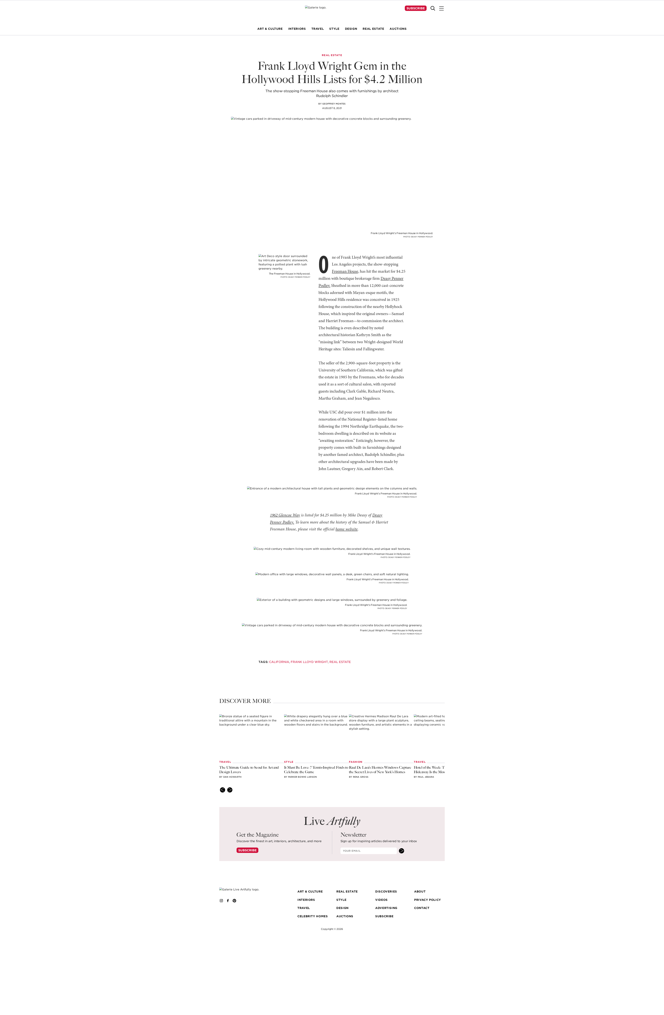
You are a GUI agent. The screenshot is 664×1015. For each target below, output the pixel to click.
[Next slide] (230, 790)
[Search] (433, 8)
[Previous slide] (222, 790)
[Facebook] (228, 901)
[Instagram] (221, 901)
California (279, 662)
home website (346, 529)
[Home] (332, 12)
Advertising (386, 908)
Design (342, 908)
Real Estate (340, 662)
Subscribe (416, 8)
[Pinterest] (234, 901)
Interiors (306, 900)
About (420, 891)
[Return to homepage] (244, 889)
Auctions (344, 916)
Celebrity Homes (312, 916)
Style (341, 900)
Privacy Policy (427, 900)
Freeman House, (345, 272)
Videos (381, 900)
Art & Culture (310, 891)
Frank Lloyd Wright (309, 662)
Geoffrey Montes (334, 103)
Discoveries (386, 891)
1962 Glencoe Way (285, 515)
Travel (303, 908)
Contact (421, 908)
